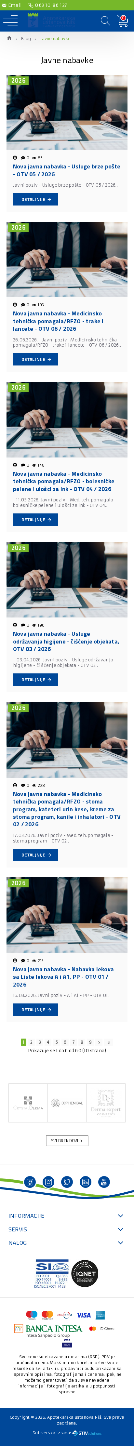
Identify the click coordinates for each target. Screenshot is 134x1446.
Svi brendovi (64, 1141)
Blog (26, 38)
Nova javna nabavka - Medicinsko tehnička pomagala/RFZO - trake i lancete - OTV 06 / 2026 (58, 321)
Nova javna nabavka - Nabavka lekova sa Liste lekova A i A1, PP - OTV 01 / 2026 (63, 976)
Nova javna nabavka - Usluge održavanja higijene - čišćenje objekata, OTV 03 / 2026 (66, 641)
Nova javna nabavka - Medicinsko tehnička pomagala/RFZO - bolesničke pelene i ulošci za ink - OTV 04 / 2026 (63, 481)
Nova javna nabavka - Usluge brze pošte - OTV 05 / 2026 (67, 170)
